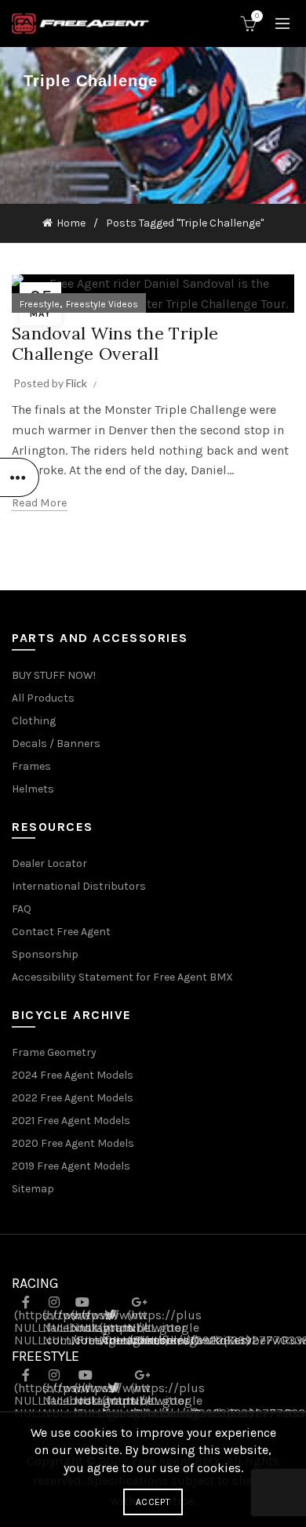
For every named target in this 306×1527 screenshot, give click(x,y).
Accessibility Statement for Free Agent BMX (122, 977)
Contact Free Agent (61, 931)
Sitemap (33, 1188)
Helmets (33, 789)
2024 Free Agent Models (72, 1075)
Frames (31, 766)
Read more (39, 503)
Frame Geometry (54, 1052)
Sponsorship (45, 954)
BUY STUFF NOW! (54, 675)
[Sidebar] (19, 477)
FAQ (21, 909)
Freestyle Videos (102, 304)
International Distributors (79, 886)
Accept (153, 1501)
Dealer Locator (49, 863)
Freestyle (40, 304)
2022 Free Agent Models (72, 1097)
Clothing (34, 720)
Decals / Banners (56, 743)
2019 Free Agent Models (71, 1166)
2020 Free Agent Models (73, 1143)
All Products (43, 698)
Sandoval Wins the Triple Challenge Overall (115, 343)
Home (71, 223)
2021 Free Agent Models (71, 1120)
